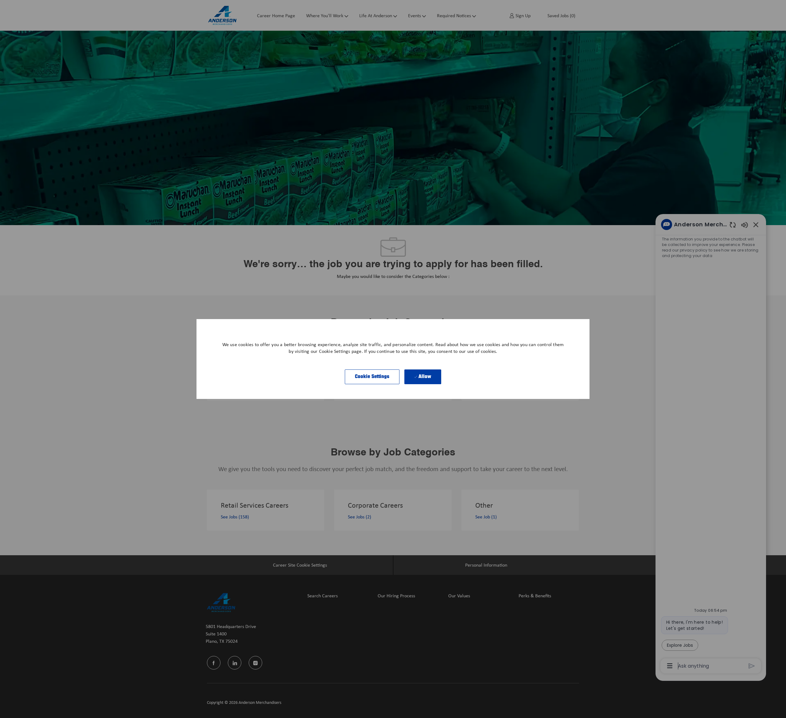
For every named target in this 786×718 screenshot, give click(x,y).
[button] (372, 376)
